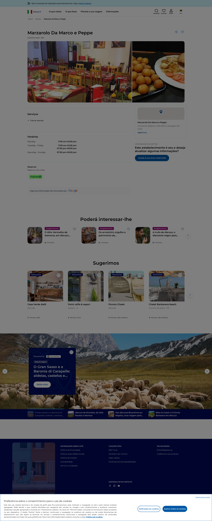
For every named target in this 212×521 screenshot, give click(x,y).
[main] (106, 507)
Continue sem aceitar (202, 497)
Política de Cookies (94, 517)
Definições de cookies (149, 509)
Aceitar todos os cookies (175, 509)
